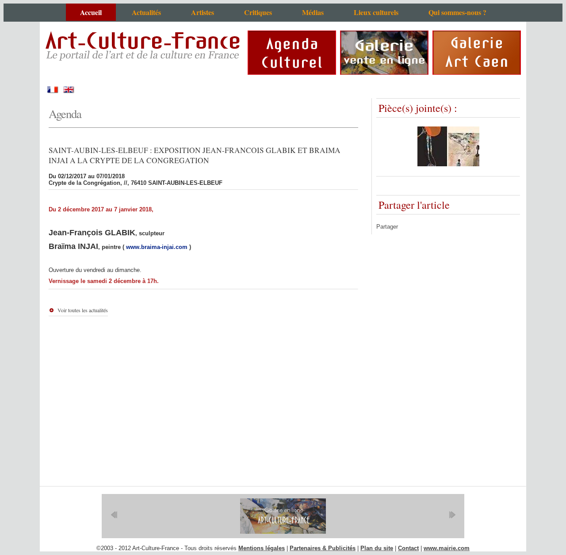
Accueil (91, 12)
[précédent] (114, 514)
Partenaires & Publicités (323, 548)
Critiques (258, 12)
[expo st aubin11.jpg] (448, 164)
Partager (387, 226)
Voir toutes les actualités (82, 310)
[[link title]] (283, 516)
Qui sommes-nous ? (457, 12)
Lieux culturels (376, 12)
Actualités (146, 12)
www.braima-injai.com (156, 247)
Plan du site (376, 548)
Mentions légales (261, 548)
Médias (313, 12)
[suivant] (452, 514)
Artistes (202, 12)
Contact (408, 548)
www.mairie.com (447, 548)
